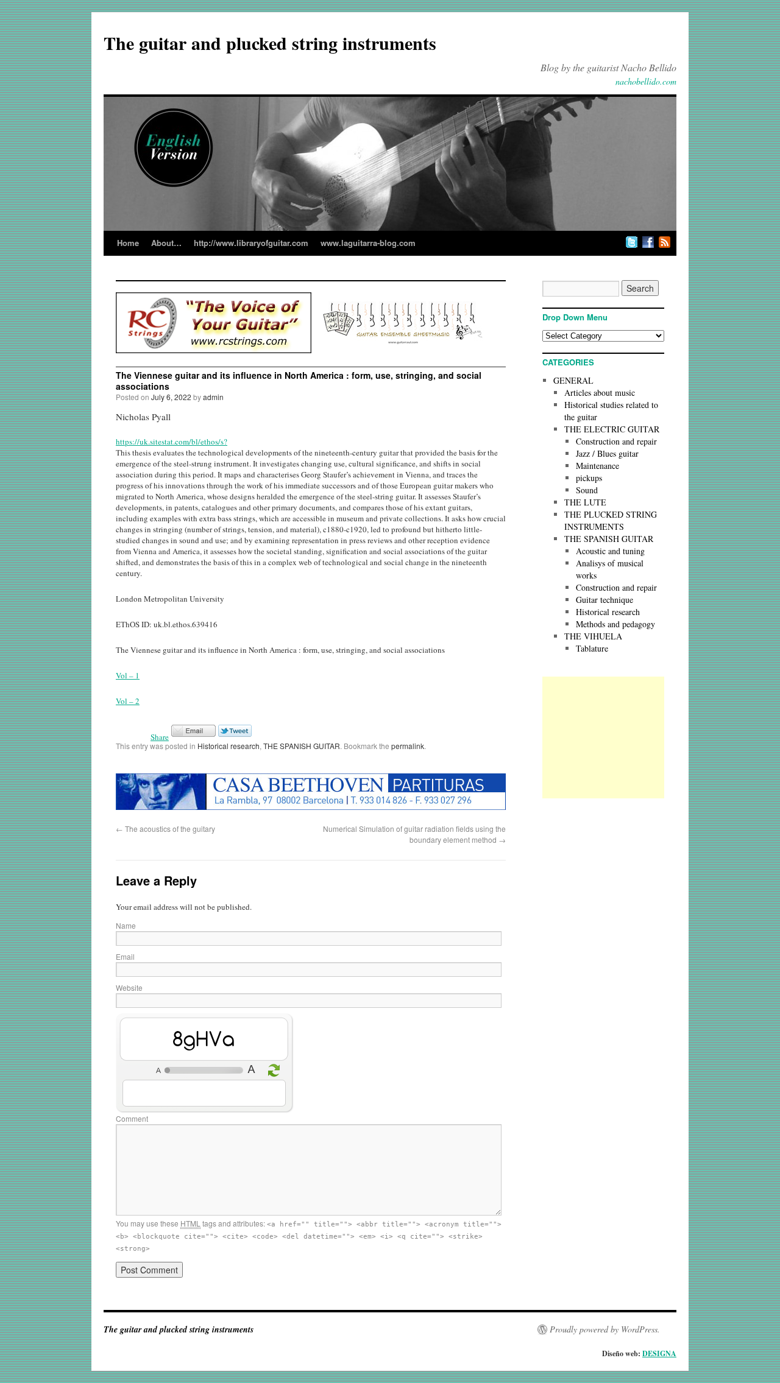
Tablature (592, 648)
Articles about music (599, 392)
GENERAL (573, 380)
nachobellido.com (645, 81)
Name (126, 925)
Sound (587, 490)
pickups (589, 478)
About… (166, 242)
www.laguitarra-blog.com (368, 242)
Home (128, 242)
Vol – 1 (128, 675)
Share (160, 736)
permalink (407, 746)
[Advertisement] (603, 737)
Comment (132, 1118)
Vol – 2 (128, 700)
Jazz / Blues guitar (607, 453)
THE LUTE (585, 502)
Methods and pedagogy (615, 624)
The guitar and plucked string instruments (270, 42)
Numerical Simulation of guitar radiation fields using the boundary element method (414, 834)
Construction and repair (616, 441)
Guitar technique (604, 599)
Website (129, 987)
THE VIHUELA (593, 636)
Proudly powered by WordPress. (605, 1329)
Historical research (228, 746)
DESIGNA (659, 1353)
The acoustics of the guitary (165, 828)
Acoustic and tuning (610, 551)
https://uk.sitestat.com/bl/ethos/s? (171, 441)
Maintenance (597, 465)
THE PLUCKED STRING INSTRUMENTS (610, 520)
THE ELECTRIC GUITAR (611, 429)
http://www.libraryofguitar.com (251, 242)
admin (213, 397)
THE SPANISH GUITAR (301, 746)
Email (125, 956)
